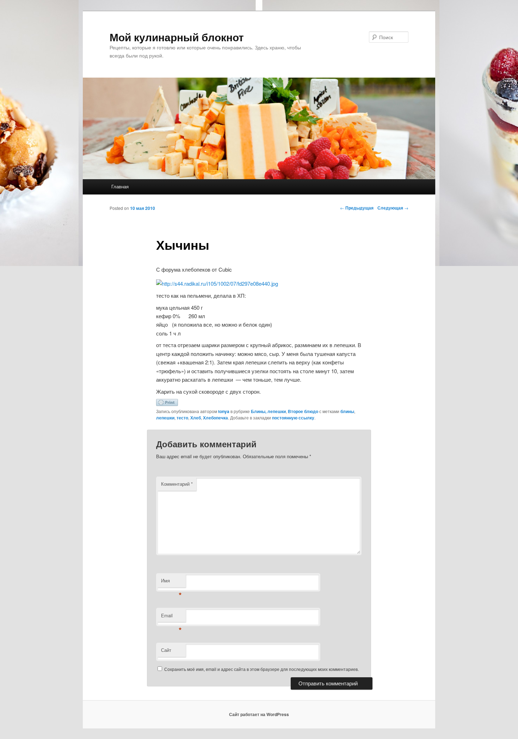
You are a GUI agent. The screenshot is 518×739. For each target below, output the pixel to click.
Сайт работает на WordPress (259, 714)
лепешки (165, 417)
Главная (120, 186)
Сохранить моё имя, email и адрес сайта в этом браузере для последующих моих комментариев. (261, 669)
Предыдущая (357, 208)
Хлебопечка (215, 417)
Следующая (392, 208)
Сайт (166, 650)
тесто (182, 417)
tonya (223, 411)
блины (347, 411)
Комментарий (177, 483)
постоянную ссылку (293, 417)
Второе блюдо (303, 411)
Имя (171, 582)
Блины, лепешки (268, 411)
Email (171, 617)
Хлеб (195, 417)
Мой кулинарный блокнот (177, 36)
